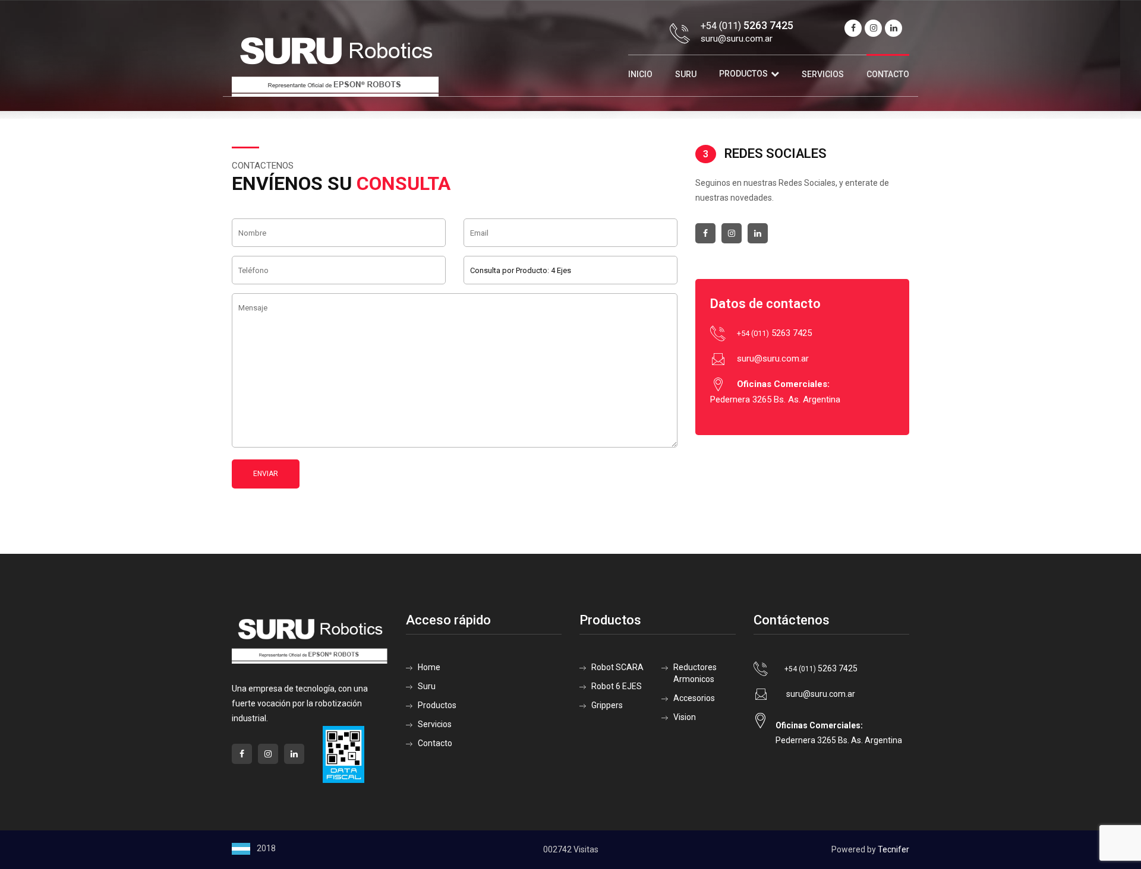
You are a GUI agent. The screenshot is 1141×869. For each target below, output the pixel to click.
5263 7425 (774, 333)
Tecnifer (893, 849)
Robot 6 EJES (616, 686)
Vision (684, 717)
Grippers (607, 705)
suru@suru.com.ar (737, 38)
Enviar (265, 474)
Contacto (887, 74)
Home (429, 667)
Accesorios (694, 698)
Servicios (823, 74)
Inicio (640, 74)
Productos (743, 73)
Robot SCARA (617, 667)
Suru (685, 74)
